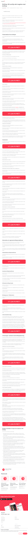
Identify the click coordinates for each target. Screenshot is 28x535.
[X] (7, 514)
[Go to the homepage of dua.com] (3, 1)
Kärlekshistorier (3, 519)
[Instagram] (4, 514)
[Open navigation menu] (26, 1)
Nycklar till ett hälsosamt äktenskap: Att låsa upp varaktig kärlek (17, 22)
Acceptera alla (25, 533)
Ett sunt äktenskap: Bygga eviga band (22, 484)
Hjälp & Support (3, 520)
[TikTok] (1, 514)
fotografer (16, 107)
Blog (1, 525)
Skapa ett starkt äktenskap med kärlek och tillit (9, 23)
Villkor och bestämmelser (18, 525)
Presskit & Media (17, 519)
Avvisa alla (20, 533)
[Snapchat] (8, 514)
